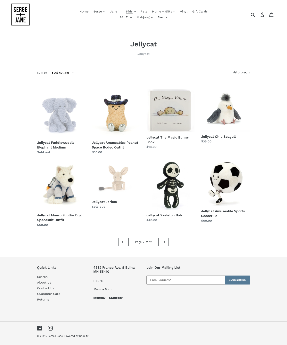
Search (42, 277)
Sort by (42, 72)
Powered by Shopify (76, 335)
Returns (43, 299)
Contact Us (45, 288)
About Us (44, 282)
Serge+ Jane (55, 335)
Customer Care (48, 294)
